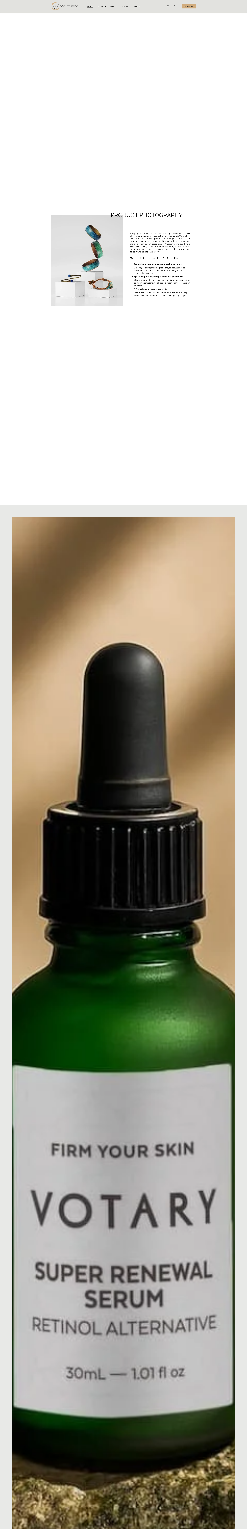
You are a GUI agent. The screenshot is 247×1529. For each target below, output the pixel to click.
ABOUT (125, 6)
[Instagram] (168, 6)
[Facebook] (174, 6)
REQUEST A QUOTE (189, 6)
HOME (90, 6)
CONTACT (137, 6)
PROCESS (114, 6)
